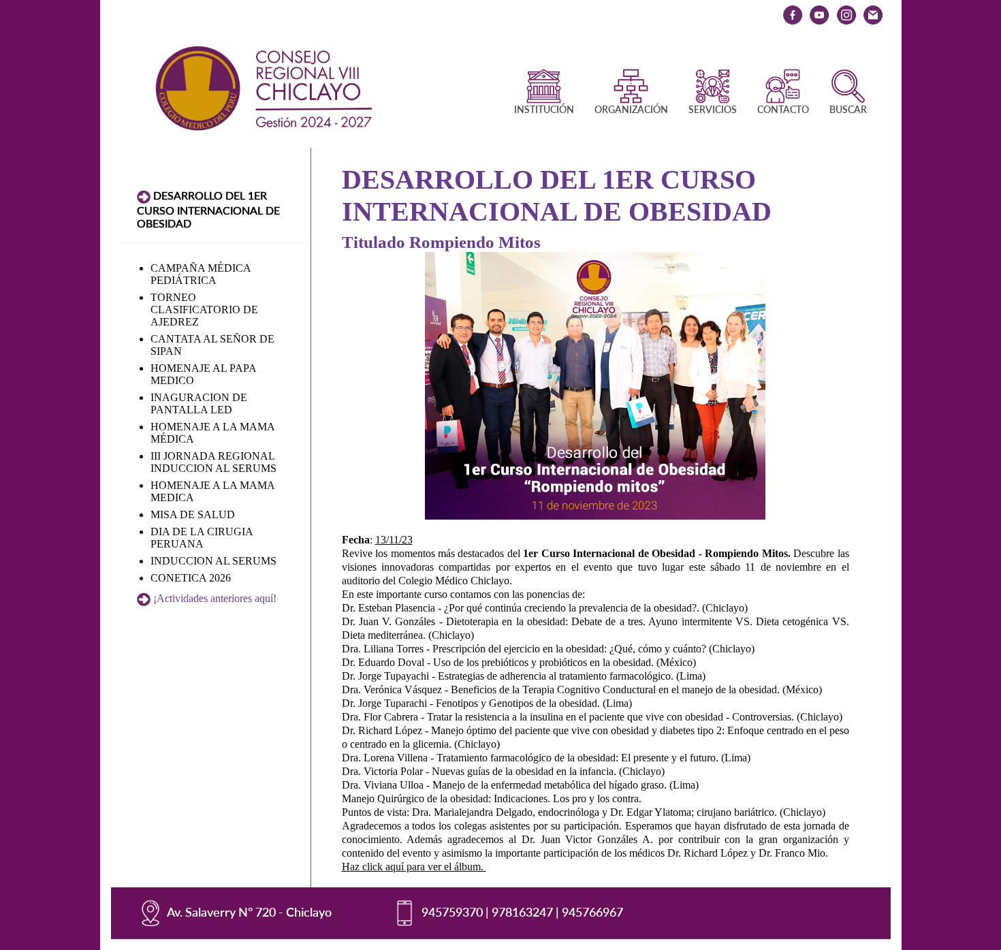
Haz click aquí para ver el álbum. (414, 866)
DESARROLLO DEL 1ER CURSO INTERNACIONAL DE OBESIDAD (208, 209)
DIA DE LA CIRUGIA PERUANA (201, 538)
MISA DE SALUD (192, 514)
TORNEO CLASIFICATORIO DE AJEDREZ (204, 309)
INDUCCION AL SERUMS (213, 561)
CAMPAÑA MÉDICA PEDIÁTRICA (200, 274)
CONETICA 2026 (190, 578)
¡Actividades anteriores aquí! (214, 598)
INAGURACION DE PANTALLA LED (198, 403)
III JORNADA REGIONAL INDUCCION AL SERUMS (213, 462)
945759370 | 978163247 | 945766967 (522, 911)
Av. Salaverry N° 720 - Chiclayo (249, 911)
